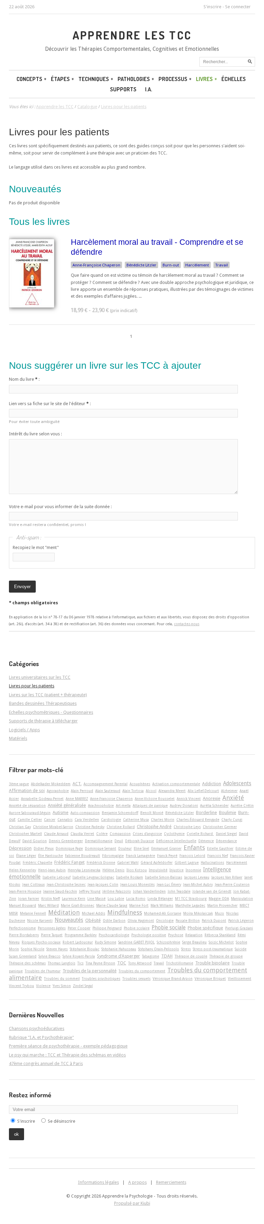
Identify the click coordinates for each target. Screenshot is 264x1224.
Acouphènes (140, 784)
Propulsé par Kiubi (132, 1203)
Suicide (240, 949)
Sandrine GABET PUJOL (136, 942)
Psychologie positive (148, 935)
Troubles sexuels (136, 978)
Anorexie (211, 798)
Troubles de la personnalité (90, 970)
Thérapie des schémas (27, 963)
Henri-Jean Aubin (52, 870)
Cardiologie (111, 819)
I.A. (148, 89)
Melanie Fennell (33, 913)
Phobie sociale (169, 928)
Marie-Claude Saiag (111, 905)
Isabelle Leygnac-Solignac (93, 877)
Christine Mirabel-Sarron (53, 827)
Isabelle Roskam (129, 877)
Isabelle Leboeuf (56, 877)
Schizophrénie (168, 942)
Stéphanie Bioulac (84, 949)
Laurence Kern (73, 898)
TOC (121, 962)
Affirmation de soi (27, 790)
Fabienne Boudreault (82, 856)
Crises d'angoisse (147, 834)
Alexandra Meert (172, 791)
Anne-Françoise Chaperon (96, 265)
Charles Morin (162, 819)
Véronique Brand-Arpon (172, 978)
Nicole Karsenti (40, 920)
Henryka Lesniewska (84, 870)
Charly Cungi (231, 819)
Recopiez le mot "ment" (36, 547)
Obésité (93, 920)
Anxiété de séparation (27, 805)
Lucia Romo (135, 898)
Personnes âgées (52, 928)
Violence (43, 986)
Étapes (60, 79)
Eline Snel (141, 848)
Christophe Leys (187, 827)
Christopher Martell (25, 834)
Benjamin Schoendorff (120, 813)
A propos (137, 1182)
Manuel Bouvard (22, 905)
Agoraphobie (58, 791)
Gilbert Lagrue (187, 862)
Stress (186, 949)
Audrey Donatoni (184, 805)
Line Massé (96, 898)
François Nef (217, 856)
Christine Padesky (89, 827)
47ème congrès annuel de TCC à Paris (46, 1063)
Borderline (206, 812)
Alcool (151, 791)
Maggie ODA (219, 898)
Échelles (233, 79)
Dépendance (226, 841)
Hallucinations (212, 862)
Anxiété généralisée (67, 805)
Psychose (175, 935)
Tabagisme (150, 956)
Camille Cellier (30, 819)
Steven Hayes (57, 949)
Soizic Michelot (221, 942)
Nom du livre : (24, 379)
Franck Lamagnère (140, 856)
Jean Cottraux (33, 884)
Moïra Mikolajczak (198, 913)
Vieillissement (239, 978)
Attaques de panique (150, 805)
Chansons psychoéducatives (36, 1028)
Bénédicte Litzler (141, 265)
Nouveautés (69, 920)
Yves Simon (62, 986)
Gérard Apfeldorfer (157, 862)
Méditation (64, 912)
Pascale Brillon (188, 920)
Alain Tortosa (133, 791)
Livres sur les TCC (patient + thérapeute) (48, 694)
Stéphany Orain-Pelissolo (158, 949)
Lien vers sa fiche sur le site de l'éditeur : (50, 403)
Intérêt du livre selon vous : (35, 433)
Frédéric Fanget (69, 862)
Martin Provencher (222, 905)
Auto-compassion (85, 813)
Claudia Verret (82, 834)
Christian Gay (20, 827)
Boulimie (227, 812)
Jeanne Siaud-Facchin (60, 891)
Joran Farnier (28, 898)
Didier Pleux (44, 848)
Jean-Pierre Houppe (25, 891)
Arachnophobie (101, 805)
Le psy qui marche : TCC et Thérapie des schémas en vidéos (67, 1054)
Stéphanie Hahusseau (118, 949)
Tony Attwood (140, 963)
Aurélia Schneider (214, 805)
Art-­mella (123, 805)
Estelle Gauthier (220, 848)
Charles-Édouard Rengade (197, 819)
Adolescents (237, 783)
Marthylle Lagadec (190, 905)
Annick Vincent (189, 799)
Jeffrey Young (89, 891)
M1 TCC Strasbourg (191, 898)
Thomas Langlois (61, 963)
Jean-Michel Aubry (198, 884)
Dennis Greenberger (66, 841)
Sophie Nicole (32, 949)
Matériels (18, 738)
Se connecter (238, 6)
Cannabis (65, 819)
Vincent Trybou (21, 986)
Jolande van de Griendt (211, 891)
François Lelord (192, 856)
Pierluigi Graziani (239, 928)
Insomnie (193, 870)
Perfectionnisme (22, 928)
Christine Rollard (121, 827)
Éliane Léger (26, 856)
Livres (204, 79)
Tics (80, 963)
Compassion (120, 834)
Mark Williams (162, 905)
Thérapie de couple (191, 956)
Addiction (211, 783)
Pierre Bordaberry (24, 935)
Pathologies (134, 79)
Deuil (118, 841)
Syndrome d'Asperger (118, 956)
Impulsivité (158, 870)
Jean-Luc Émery (169, 884)
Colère (102, 834)
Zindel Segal (83, 986)
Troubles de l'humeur (42, 971)
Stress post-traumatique (213, 949)
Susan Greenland (22, 956)
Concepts (29, 79)
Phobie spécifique (205, 927)
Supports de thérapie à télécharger (43, 720)
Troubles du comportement (142, 971)
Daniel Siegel (226, 834)
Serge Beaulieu (194, 942)
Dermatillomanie (98, 841)
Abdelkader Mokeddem (50, 784)
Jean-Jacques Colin (103, 884)
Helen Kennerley (22, 870)
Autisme (60, 812)
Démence (206, 841)
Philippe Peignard (107, 928)
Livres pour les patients (59, 132)
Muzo (219, 913)
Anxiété (233, 797)
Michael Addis (93, 913)
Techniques (93, 79)
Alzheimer (229, 791)
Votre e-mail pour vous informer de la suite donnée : (60, 506)
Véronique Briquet (210, 978)
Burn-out (171, 265)
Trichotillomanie (179, 963)
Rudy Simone (105, 942)
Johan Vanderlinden (149, 891)
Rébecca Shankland (220, 935)
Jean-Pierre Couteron (232, 884)
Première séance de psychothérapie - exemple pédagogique (68, 1046)
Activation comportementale (176, 784)
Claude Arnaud (56, 834)
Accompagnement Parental (106, 784)
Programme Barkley (81, 935)
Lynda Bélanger (160, 898)
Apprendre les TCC (132, 35)
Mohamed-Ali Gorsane (162, 913)
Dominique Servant (100, 848)
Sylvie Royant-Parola (79, 956)
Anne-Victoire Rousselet (155, 799)
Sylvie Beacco (49, 956)
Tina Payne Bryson (100, 963)
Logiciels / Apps (24, 729)
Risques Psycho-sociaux (41, 942)
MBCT (244, 905)
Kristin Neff (50, 898)
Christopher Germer (220, 827)
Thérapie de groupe (226, 956)
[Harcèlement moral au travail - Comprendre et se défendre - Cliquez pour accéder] (31, 306)
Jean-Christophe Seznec (66, 884)
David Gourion (34, 841)
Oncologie (165, 920)
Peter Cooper (79, 928)
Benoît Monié (151, 813)
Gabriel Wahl (128, 862)
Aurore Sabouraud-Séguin (30, 813)
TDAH (167, 956)
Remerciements (171, 1182)
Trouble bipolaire (212, 962)
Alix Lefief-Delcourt (203, 791)
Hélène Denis (113, 870)
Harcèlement (197, 265)
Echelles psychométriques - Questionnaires (51, 712)
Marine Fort (138, 905)
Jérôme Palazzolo (116, 891)
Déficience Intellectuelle (176, 841)
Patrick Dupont (214, 920)
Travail (221, 265)
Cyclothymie (174, 834)
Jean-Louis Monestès (137, 884)
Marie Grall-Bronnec (77, 905)
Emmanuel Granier (166, 848)
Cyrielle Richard (200, 834)
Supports (123, 89)
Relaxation (193, 935)
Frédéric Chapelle (37, 862)
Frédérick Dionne (101, 862)
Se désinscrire (61, 1121)
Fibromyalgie (113, 856)
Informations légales (98, 1182)
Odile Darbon (114, 920)
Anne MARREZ (77, 799)
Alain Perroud (82, 791)
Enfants (194, 847)
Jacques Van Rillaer (226, 877)
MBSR (13, 913)
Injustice (176, 870)
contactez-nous (186, 624)
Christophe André (154, 826)
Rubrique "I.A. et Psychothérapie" (41, 1037)
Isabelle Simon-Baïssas (163, 877)
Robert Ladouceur (78, 942)
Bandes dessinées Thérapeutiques (43, 703)
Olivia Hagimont (141, 920)
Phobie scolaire (137, 928)
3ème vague (19, 784)
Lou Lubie (116, 898)
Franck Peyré (167, 856)
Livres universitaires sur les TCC (39, 677)
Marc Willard (48, 905)
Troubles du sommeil (62, 978)
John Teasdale (179, 891)
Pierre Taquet (52, 935)
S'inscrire (212, 6)
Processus (172, 79)
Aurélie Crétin (242, 805)
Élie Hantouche (50, 856)
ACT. (77, 783)
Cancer (49, 819)
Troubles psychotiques (101, 978)
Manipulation (242, 898)
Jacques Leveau (196, 877)
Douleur (125, 848)
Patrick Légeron (241, 920)
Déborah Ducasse (139, 841)
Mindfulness (124, 912)
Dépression (20, 848)
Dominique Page (69, 848)
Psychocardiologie (114, 935)
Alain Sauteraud (107, 791)
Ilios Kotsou (136, 870)
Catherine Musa (136, 819)
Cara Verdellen (87, 819)
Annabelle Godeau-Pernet (42, 799)
